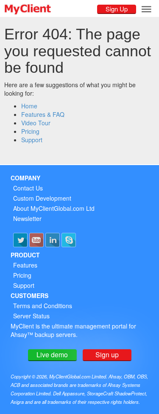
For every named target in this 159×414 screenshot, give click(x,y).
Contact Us (28, 188)
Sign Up (117, 9)
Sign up (107, 354)
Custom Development (42, 198)
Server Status (31, 316)
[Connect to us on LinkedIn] (52, 240)
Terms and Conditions (42, 305)
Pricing (30, 131)
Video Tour (35, 123)
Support (31, 139)
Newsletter (27, 218)
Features (25, 265)
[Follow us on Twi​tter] (20, 240)
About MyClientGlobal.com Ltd (54, 208)
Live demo (52, 354)
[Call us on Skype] (68, 240)
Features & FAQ (42, 114)
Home (29, 106)
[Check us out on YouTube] (36, 240)
